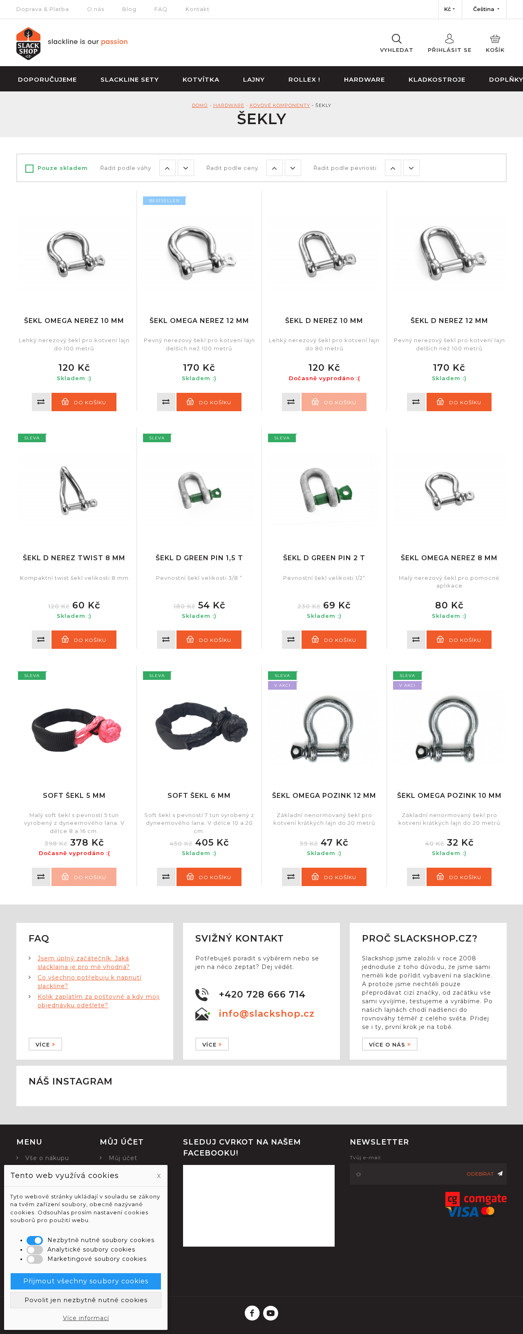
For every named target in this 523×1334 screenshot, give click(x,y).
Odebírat (480, 1174)
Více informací (86, 1318)
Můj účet (123, 1158)
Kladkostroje (437, 79)
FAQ (161, 9)
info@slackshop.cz (267, 1013)
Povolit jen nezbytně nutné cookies (86, 1300)
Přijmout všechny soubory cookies (85, 1281)
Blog (129, 9)
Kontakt (198, 9)
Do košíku (90, 402)
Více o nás (387, 1044)
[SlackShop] (72, 58)
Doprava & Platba (42, 9)
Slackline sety (130, 79)
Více (43, 1044)
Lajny (254, 79)
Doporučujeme (47, 79)
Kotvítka (201, 79)
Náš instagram (71, 1081)
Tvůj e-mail (365, 1157)
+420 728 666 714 (262, 994)
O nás (95, 9)
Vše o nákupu (47, 1158)
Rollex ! (304, 79)
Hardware (364, 79)
